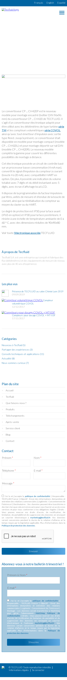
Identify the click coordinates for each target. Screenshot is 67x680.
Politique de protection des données (18, 525)
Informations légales (19, 670)
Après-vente (12, 421)
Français (38, 2)
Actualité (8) (8, 358)
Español (61, 2)
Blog (8, 434)
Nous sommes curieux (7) (15, 362)
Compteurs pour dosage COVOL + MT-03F (33, 315)
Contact (10, 440)
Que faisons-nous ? (16, 403)
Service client (13, 428)
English (50, 2)
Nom (37, 457)
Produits (10, 409)
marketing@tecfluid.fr (40, 517)
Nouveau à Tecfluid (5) (13, 345)
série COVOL (52, 130)
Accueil (9, 390)
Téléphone (9, 470)
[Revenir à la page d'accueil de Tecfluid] (10, 9)
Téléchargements (15, 415)
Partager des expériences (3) (17, 349)
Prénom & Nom (17, 575)
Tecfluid (10, 396)
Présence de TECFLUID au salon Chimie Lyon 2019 (37, 291)
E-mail (38, 470)
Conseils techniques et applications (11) (23, 354)
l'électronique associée (27, 232)
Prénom (7, 457)
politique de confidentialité (37, 496)
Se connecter (38, 670)
